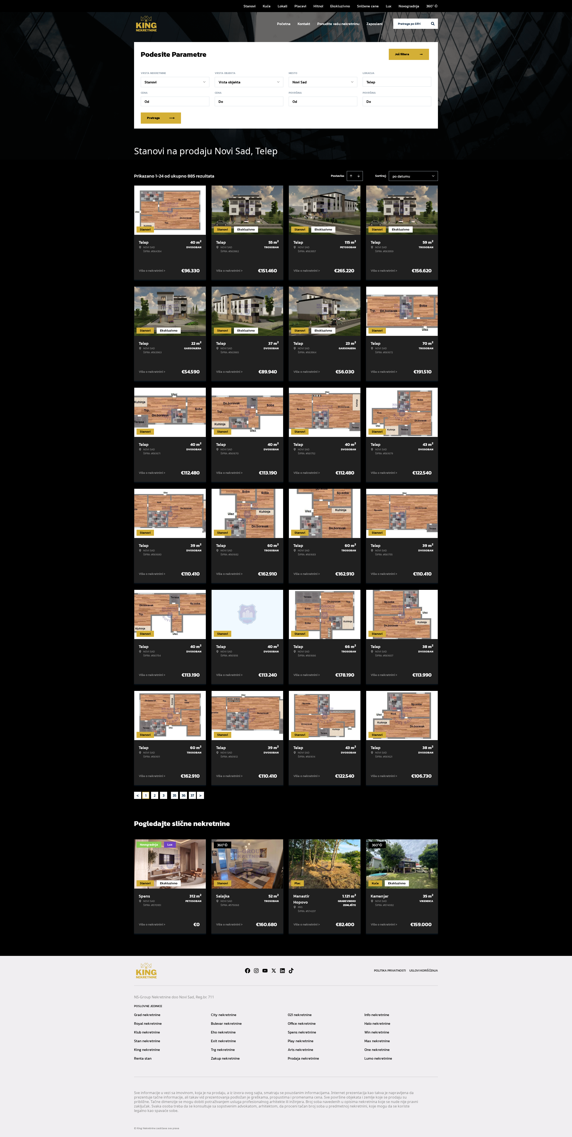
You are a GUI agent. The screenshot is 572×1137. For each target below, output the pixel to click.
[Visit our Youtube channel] (265, 970)
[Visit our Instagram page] (256, 970)
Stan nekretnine (147, 1041)
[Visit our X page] (273, 970)
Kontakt (304, 23)
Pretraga (153, 118)
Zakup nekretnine (225, 1058)
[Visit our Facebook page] (247, 970)
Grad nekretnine (147, 1014)
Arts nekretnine (300, 1049)
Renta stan (142, 1058)
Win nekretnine (376, 1032)
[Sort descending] (358, 176)
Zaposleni (374, 23)
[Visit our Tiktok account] (291, 970)
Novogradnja (409, 6)
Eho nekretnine (223, 1032)
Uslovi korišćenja (423, 970)
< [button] (138, 795)
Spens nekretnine (302, 1032)
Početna (283, 23)
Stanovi (250, 6)
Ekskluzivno (340, 6)
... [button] (169, 795)
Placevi (300, 6)
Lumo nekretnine (378, 1058)
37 (192, 795)
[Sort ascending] (351, 176)
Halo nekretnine (377, 1023)
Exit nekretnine (223, 1041)
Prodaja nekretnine (303, 1058)
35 (174, 795)
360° (430, 6)
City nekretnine (223, 1014)
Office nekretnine (302, 1023)
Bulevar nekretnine (226, 1023)
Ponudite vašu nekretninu (338, 23)
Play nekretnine (300, 1041)
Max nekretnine (377, 1041)
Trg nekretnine (223, 1049)
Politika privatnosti (390, 970)
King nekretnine (147, 1049)
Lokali (282, 6)
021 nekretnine (300, 1014)
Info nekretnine (376, 1014)
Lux (388, 6)
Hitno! (318, 6)
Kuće (267, 6)
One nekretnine (377, 1049)
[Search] (433, 24)
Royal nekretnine (148, 1023)
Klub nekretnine (147, 1032)
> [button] (200, 795)
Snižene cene (368, 6)
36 (183, 795)
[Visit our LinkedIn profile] (282, 970)
